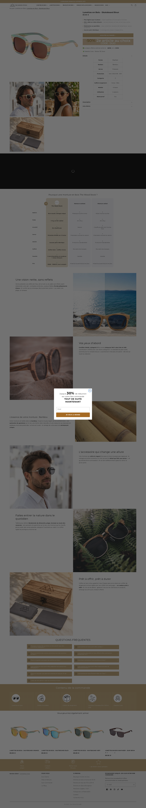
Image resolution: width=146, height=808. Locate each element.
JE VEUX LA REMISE (73, 415)
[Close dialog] (89, 390)
